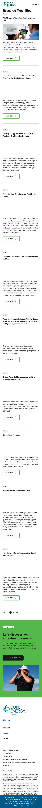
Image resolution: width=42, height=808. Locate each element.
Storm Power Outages (11, 435)
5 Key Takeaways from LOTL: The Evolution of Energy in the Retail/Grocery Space (20, 77)
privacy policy (29, 803)
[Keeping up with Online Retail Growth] (21, 502)
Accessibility (7, 765)
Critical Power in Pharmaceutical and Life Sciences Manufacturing (19, 378)
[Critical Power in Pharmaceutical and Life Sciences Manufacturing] (21, 391)
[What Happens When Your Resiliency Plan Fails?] (21, 32)
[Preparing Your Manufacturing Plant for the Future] (21, 208)
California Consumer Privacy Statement (15, 759)
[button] (35, 4)
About (5, 733)
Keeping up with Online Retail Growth (17, 490)
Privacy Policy (7, 756)
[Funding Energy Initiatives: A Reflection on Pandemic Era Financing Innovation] (21, 148)
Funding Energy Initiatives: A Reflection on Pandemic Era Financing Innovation (19, 135)
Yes (22, 805)
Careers (6, 728)
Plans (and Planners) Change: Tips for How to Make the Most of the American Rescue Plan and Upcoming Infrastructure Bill (20, 321)
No (28, 805)
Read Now (9, 58)
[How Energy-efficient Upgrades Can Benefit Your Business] (21, 567)
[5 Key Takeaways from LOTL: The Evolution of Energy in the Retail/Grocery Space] (21, 90)
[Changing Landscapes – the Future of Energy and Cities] (21, 271)
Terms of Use (7, 753)
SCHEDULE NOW (11, 658)
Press (5, 738)
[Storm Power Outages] (21, 447)
